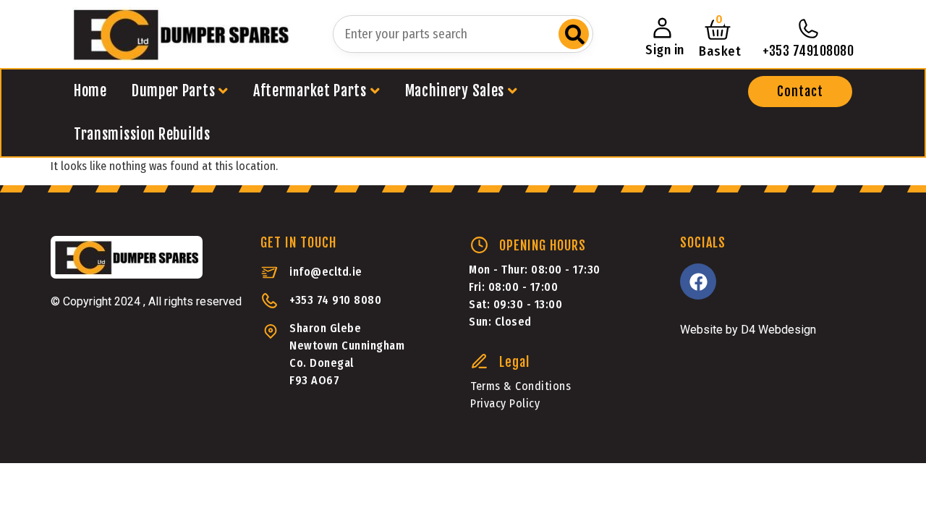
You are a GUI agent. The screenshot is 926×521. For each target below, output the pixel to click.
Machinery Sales (455, 91)
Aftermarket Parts (310, 91)
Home (90, 91)
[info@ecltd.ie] (269, 272)
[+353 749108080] (808, 29)
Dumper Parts (173, 91)
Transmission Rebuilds (142, 134)
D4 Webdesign (778, 329)
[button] (800, 91)
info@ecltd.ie (325, 272)
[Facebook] (698, 281)
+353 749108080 (808, 51)
